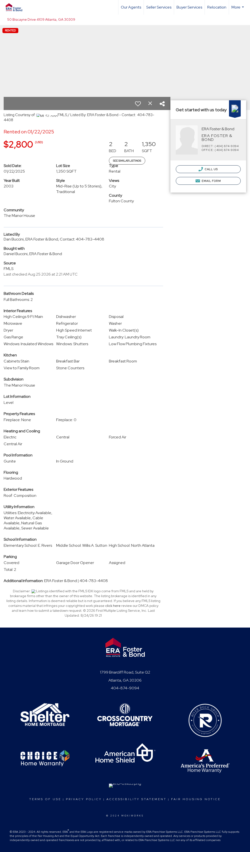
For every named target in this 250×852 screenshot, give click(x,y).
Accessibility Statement (136, 799)
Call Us (211, 169)
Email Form (211, 181)
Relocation (216, 7)
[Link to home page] (16, 7)
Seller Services (158, 7)
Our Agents (131, 7)
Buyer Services (189, 7)
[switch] (138, 104)
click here (113, 605)
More (238, 10)
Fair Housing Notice (196, 799)
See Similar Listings (127, 160)
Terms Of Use (45, 799)
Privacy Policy (84, 799)
